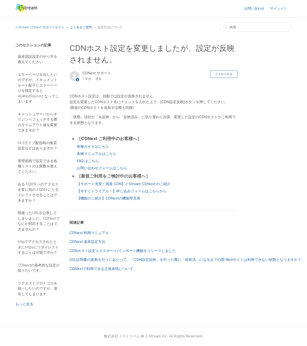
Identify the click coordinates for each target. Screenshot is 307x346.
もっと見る (24, 304)
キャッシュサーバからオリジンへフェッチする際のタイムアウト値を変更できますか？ (37, 122)
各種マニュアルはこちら (96, 153)
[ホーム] (26, 11)
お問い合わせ (254, 8)
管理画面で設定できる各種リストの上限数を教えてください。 (37, 166)
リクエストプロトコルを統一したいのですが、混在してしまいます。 (37, 288)
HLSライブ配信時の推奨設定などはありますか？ (37, 146)
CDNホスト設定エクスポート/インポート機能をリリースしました (123, 250)
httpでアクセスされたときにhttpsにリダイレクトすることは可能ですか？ (38, 247)
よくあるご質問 (81, 27)
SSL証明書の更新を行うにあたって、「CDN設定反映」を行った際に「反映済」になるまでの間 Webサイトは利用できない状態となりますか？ (185, 259)
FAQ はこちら (88, 160)
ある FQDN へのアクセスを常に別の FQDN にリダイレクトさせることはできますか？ (38, 192)
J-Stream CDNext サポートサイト (39, 27)
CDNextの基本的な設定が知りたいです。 (39, 268)
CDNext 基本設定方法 (87, 241)
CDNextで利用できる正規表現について (101, 268)
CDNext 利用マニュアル (89, 232)
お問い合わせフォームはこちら (102, 168)
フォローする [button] (223, 74)
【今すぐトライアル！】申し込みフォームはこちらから (122, 191)
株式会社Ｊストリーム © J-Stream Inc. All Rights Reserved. (153, 336)
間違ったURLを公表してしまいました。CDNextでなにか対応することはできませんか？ (39, 221)
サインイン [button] (278, 8)
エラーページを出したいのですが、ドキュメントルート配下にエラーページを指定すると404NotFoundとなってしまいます (38, 88)
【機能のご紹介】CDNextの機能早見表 (108, 198)
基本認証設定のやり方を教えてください (37, 59)
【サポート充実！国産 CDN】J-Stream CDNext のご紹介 (124, 184)
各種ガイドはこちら (93, 146)
